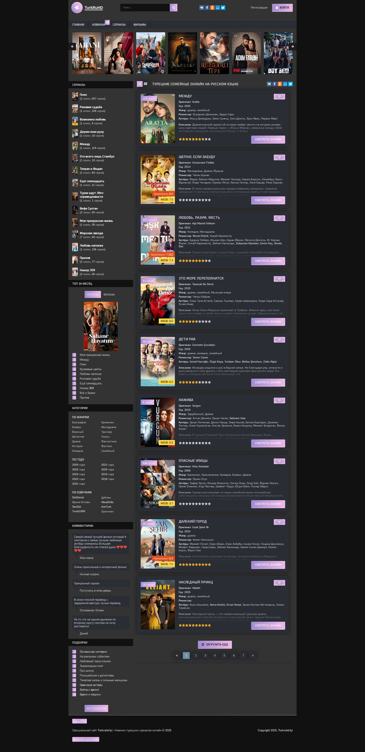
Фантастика (108, 441)
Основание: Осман (92, 610)
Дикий (84, 633)
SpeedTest (79, 721)
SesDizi (76, 506)
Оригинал (107, 511)
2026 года (78, 464)
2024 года (78, 474)
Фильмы (139, 24)
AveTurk (106, 506)
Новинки (98, 24)
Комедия (77, 450)
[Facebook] (274, 84)
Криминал (107, 422)
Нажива (186, 400)
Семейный (107, 450)
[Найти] (173, 7)
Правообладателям (85, 739)
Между (185, 96)
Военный (77, 431)
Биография (79, 422)
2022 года (78, 483)
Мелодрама (108, 427)
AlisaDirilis (107, 502)
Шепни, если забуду (197, 157)
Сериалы (119, 24)
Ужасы (105, 436)
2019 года (107, 474)
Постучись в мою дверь (95, 590)
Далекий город (193, 521)
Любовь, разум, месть (199, 218)
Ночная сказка (89, 574)
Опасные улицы (193, 461)
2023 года (78, 478)
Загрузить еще (217, 644)
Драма (76, 441)
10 (209, 139)
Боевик (76, 427)
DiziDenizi (78, 497)
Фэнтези (106, 446)
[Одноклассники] (280, 84)
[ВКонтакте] (269, 84)
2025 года (78, 469)
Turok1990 (78, 511)
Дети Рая (187, 339)
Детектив (78, 436)
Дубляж (106, 497)
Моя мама (86, 557)
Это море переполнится (201, 278)
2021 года (107, 464)
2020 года (107, 469)
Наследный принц (196, 582)
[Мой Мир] (285, 84)
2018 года (107, 478)
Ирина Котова (81, 502)
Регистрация (259, 7)
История (77, 446)
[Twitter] (290, 84)
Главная (78, 24)
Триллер (106, 431)
